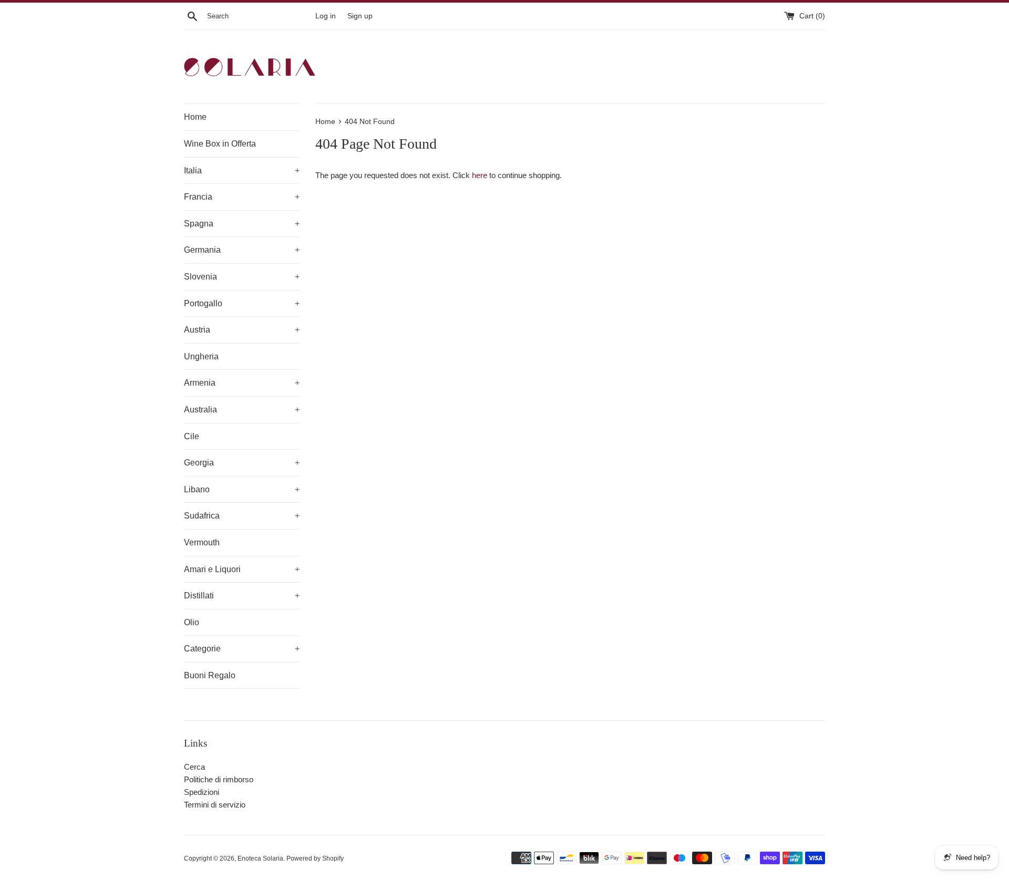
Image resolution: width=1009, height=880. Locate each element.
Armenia (242, 382)
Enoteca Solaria (260, 858)
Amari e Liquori (242, 569)
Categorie (242, 648)
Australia (242, 409)
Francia (242, 196)
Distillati (242, 595)
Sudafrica (242, 515)
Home (195, 116)
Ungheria (201, 356)
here (479, 175)
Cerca (194, 766)
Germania (242, 249)
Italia (242, 170)
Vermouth (202, 542)
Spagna (242, 223)
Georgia (242, 462)
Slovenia (242, 276)
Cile (191, 436)
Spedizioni (201, 792)
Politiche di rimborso (218, 779)
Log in (325, 16)
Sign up (360, 16)
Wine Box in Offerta (220, 143)
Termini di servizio (214, 804)
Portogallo (242, 303)
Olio (191, 622)
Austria (242, 329)
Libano (242, 489)
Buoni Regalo (209, 675)
